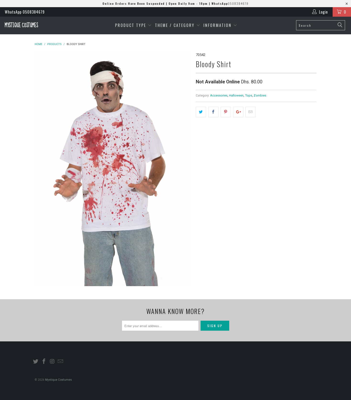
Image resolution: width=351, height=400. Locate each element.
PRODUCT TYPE (131, 25)
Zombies (260, 95)
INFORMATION (218, 25)
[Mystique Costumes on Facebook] (44, 362)
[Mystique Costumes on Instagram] (52, 362)
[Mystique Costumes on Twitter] (35, 362)
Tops (248, 95)
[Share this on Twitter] (201, 112)
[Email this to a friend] (250, 112)
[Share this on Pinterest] (226, 112)
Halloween (236, 95)
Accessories (219, 95)
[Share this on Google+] (238, 112)
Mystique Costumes (21, 25)
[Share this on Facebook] (213, 112)
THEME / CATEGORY (175, 25)
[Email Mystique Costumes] (60, 362)
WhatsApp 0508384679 (25, 12)
